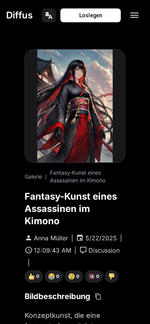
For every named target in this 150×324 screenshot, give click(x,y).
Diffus (19, 15)
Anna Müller (51, 238)
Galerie (33, 176)
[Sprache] (49, 15)
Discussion (104, 250)
